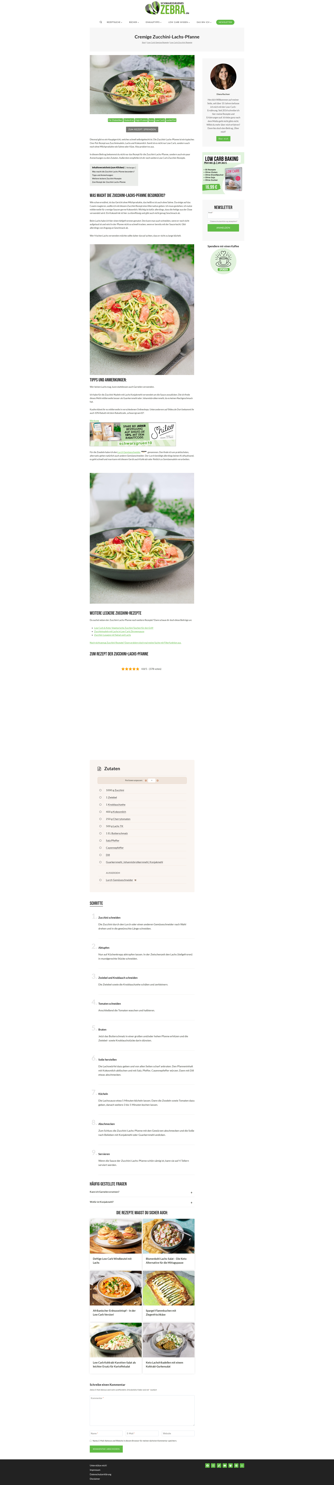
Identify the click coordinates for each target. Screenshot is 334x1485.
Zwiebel (112, 797)
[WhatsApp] (242, 1465)
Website (167, 1433)
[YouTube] (225, 1465)
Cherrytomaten (121, 818)
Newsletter (225, 22)
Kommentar (97, 1398)
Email (210, 212)
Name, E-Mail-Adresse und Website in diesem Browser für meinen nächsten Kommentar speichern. (135, 1441)
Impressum (95, 1470)
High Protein (141, 120)
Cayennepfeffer (115, 847)
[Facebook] (207, 1465)
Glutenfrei (129, 120)
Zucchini (119, 790)
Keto (151, 120)
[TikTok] (219, 1465)
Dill (108, 854)
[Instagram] (213, 1465)
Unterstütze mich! (98, 1465)
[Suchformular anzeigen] (101, 22)
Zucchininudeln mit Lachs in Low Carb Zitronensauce (119, 631)
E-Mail (131, 1433)
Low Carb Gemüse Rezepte (158, 42)
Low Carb (160, 120)
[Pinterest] (236, 1465)
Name (94, 1433)
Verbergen (130, 168)
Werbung (94, 420)
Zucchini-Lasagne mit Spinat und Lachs (112, 635)
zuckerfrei (171, 120)
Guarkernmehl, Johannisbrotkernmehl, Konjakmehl (134, 862)
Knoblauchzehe (116, 804)
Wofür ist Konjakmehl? (102, 1201)
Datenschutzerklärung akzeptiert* (224, 221)
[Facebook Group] (230, 1465)
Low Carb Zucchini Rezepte (181, 42)
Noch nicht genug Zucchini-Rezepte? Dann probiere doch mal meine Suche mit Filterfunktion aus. (135, 642)
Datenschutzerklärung (100, 1474)
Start (144, 42)
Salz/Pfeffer (112, 840)
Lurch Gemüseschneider (129, 452)
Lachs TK (118, 826)
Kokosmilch (119, 811)
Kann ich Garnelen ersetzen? (104, 1191)
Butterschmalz (119, 833)
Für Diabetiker (115, 120)
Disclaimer (95, 1478)
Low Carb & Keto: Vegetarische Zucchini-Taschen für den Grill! (123, 628)
